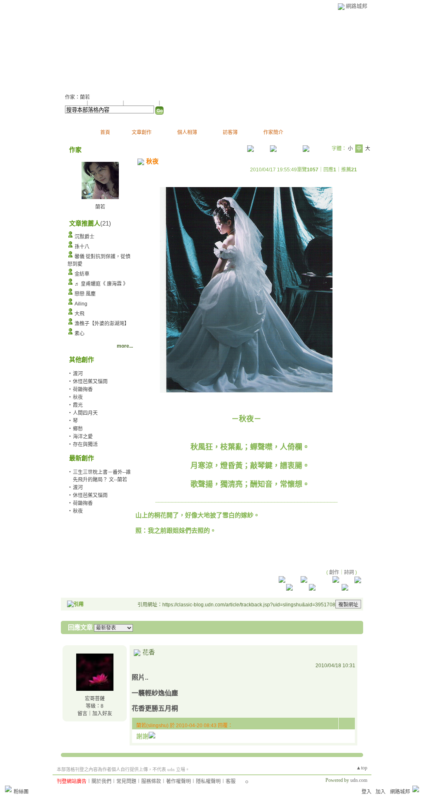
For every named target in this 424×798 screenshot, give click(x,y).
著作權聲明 (178, 781)
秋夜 (78, 511)
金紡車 (82, 274)
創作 (334, 572)
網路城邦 (356, 6)
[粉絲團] (8, 789)
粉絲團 (21, 792)
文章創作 (142, 132)
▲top (361, 768)
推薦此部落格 (106, 103)
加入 (380, 792)
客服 (231, 781)
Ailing (81, 304)
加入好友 (75, 103)
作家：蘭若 (77, 97)
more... (125, 346)
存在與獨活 (85, 444)
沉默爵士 (84, 237)
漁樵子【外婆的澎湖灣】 (102, 324)
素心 (79, 334)
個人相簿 (187, 132)
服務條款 (151, 781)
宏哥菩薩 (95, 699)
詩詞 (349, 572)
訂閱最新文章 (177, 103)
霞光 (78, 405)
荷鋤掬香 (83, 389)
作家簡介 (273, 132)
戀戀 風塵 (85, 294)
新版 (111, 49)
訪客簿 (230, 132)
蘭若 (75, 49)
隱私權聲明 (208, 781)
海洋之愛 (83, 437)
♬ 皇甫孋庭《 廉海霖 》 (101, 284)
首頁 (105, 132)
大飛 (79, 314)
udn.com (358, 780)
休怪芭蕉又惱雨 (90, 382)
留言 (82, 713)
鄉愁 (78, 429)
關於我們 (101, 781)
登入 (366, 792)
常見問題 (126, 781)
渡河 (78, 374)
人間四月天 (85, 413)
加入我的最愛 (142, 103)
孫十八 (82, 247)
